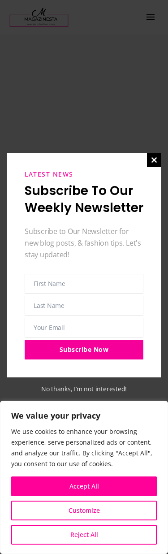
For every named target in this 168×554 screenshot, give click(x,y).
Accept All (84, 486)
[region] (84, 477)
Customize (84, 510)
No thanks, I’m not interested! (84, 389)
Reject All (84, 534)
